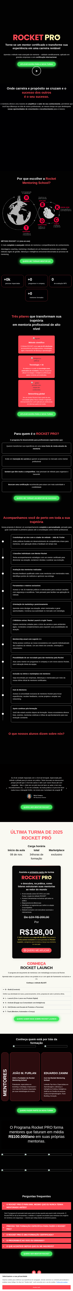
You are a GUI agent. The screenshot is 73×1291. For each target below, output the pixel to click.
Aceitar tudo (36, 1287)
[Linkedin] (34, 1272)
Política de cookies (62, 1282)
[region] (36, 1282)
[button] (36, 71)
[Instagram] (39, 1272)
